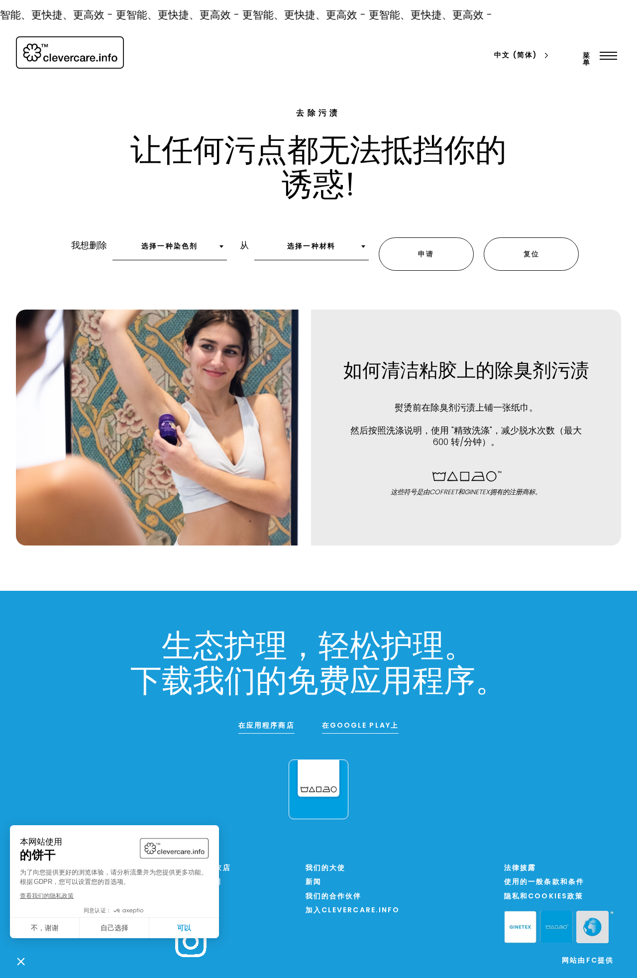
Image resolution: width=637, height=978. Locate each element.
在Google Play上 (360, 726)
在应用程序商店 (266, 726)
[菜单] (606, 55)
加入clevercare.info (353, 910)
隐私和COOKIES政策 (543, 896)
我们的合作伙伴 (334, 896)
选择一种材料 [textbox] (311, 246)
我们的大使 (326, 868)
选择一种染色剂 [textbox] (169, 246)
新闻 (313, 882)
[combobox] (169, 249)
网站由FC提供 (588, 961)
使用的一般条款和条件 (544, 882)
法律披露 (520, 868)
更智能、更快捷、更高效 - (172, 15)
